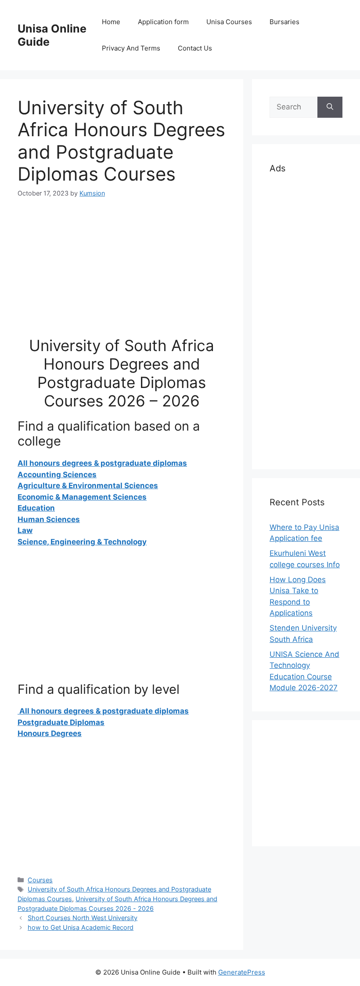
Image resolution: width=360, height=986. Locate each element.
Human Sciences (49, 519)
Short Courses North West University (82, 917)
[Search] (329, 107)
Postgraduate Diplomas (61, 722)
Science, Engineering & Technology (82, 541)
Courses (40, 880)
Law (25, 530)
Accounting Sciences (57, 474)
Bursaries (284, 22)
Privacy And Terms (131, 48)
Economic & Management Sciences (82, 497)
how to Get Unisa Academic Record (80, 927)
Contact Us (195, 48)
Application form (163, 22)
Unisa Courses (229, 22)
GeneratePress (241, 972)
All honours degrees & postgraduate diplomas (102, 463)
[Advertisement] (122, 274)
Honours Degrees (50, 733)
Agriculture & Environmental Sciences (88, 485)
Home (111, 22)
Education (36, 508)
